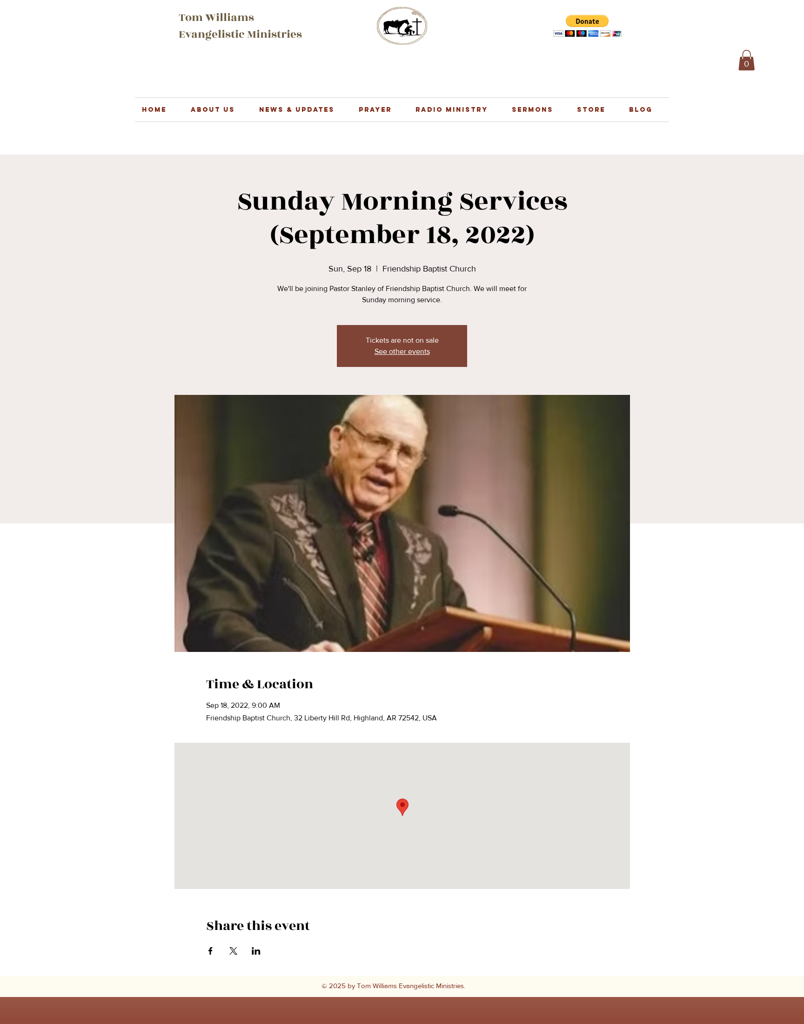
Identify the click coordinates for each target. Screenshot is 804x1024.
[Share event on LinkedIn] (256, 951)
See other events (402, 351)
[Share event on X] (233, 951)
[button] (587, 26)
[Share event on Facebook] (210, 951)
